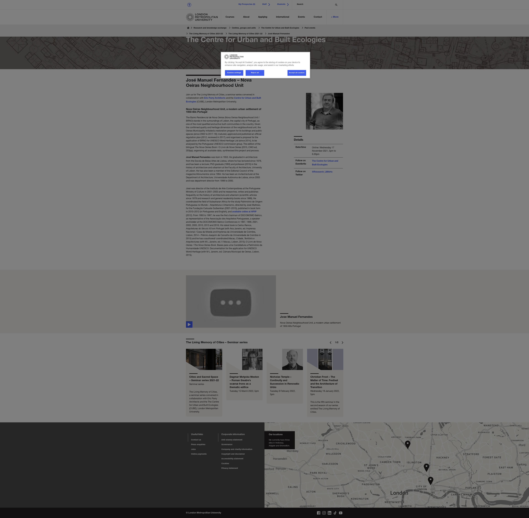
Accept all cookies (297, 73)
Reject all (255, 73)
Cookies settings (234, 73)
